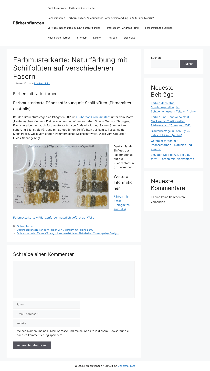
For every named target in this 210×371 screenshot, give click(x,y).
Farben (113, 37)
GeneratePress (126, 365)
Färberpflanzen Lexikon (159, 27)
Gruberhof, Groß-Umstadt (93, 117)
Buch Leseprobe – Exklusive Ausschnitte (71, 8)
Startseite (129, 37)
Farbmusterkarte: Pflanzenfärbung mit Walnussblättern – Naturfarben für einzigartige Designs (68, 233)
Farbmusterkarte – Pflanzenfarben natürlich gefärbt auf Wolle (53, 217)
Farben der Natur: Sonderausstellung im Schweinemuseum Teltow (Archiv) (173, 107)
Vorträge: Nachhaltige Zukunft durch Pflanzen (74, 27)
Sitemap (82, 37)
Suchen (156, 57)
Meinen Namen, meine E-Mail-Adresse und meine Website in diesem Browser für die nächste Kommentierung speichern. (73, 333)
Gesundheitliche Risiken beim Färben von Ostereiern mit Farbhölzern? (55, 229)
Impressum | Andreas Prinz (123, 27)
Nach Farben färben (59, 37)
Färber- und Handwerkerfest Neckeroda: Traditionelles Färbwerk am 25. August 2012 (171, 121)
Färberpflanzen (28, 22)
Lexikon (97, 37)
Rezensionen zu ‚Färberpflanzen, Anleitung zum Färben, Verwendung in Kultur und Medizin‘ (101, 18)
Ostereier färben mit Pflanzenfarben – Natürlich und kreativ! (171, 145)
